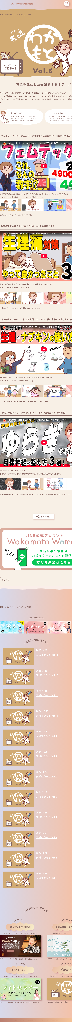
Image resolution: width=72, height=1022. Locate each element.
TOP (1, 15)
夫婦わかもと (10, 15)
